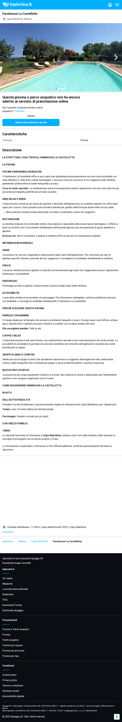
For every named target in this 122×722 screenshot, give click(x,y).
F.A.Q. (5, 599)
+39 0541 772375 (56, 711)
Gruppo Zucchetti (22, 563)
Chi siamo (7, 578)
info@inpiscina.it (71, 711)
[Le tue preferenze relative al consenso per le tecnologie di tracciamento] (117, 717)
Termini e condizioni (12, 685)
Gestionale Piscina (12, 605)
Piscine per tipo (10, 656)
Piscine (6, 634)
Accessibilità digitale (13, 696)
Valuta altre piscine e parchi (31, 122)
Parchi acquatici (10, 640)
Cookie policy (9, 674)
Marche (22, 541)
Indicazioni (8, 531)
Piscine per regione (12, 645)
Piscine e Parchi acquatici (15, 629)
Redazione (8, 594)
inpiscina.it (7, 541)
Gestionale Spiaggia (12, 610)
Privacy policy (9, 680)
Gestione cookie (10, 690)
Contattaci (19, 111)
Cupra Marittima (39, 541)
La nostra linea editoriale (15, 589)
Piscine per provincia (13, 650)
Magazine (7, 583)
